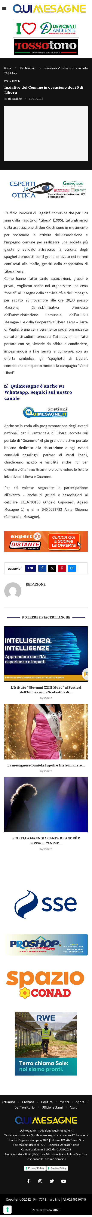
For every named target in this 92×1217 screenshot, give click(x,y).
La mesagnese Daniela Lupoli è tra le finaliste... (46, 765)
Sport (80, 1102)
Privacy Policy (36, 1168)
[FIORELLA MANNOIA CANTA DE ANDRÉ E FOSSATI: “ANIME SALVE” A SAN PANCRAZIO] (46, 804)
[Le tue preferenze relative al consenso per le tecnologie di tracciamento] (7, 1210)
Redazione (15, 99)
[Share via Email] (72, 568)
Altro (73, 1107)
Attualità (8, 1102)
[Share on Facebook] (42, 568)
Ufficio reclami (52, 1107)
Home (7, 68)
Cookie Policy (58, 1168)
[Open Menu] (4, 8)
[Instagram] (40, 1181)
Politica (47, 1102)
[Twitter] (52, 1181)
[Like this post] (31, 568)
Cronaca (28, 1102)
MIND (56, 1210)
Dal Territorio (28, 68)
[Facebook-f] (28, 1181)
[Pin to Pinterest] (62, 568)
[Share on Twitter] (52, 568)
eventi (64, 1102)
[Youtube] (63, 1181)
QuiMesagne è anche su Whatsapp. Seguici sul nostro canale (38, 392)
